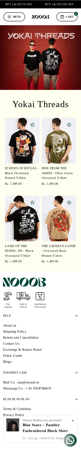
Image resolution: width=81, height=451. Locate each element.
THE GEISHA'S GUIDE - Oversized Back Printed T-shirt (59, 250)
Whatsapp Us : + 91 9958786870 (27, 388)
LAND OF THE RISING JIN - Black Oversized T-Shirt (19, 250)
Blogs (7, 361)
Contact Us (11, 343)
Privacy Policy (13, 415)
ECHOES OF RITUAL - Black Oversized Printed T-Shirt (22, 173)
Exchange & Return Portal (22, 349)
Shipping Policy (14, 331)
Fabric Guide (12, 355)
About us (9, 325)
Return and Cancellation (20, 337)
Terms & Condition (17, 409)
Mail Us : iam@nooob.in (21, 382)
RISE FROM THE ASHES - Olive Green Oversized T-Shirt (57, 173)
